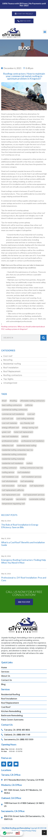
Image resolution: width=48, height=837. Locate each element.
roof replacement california (13, 490)
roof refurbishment (9, 481)
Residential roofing (12, 363)
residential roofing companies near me (17, 450)
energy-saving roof (30, 427)
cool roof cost (7, 418)
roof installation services (31, 477)
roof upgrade (7, 499)
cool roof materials (9, 423)
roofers (29, 463)
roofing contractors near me (31, 468)
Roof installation (10, 367)
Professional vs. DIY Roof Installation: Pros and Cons (23, 579)
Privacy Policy (31, 831)
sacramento (21, 499)
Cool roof (7, 356)
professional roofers (10, 441)
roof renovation (8, 486)
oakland (25, 436)
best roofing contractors (12, 405)
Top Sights (8, 379)
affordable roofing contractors (32, 401)
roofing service (8, 472)
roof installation (24, 472)
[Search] (43, 338)
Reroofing (7, 360)
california (28, 405)
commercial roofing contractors (14, 410)
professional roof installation (33, 441)
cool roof (31, 414)
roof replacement (37, 486)
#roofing (13, 401)
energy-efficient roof (10, 427)
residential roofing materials (13, 459)
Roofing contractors (12, 375)
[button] (45, 32)
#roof (4, 401)
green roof (6, 432)
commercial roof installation (13, 414)
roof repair (22, 486)
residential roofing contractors (14, 454)
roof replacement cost (11, 495)
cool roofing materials (25, 418)
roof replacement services (33, 495)
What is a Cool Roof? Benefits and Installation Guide (23, 543)
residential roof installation (12, 463)
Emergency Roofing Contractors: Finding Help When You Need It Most (23, 561)
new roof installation (10, 436)
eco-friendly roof (27, 423)
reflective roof (7, 445)
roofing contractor (9, 468)
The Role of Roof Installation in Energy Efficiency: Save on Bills (19, 526)
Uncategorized (10, 383)
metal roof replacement (23, 432)
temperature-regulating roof (13, 504)
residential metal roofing (26, 445)
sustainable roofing (37, 499)
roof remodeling (27, 481)
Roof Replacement (11, 371)
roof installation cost (10, 477)
